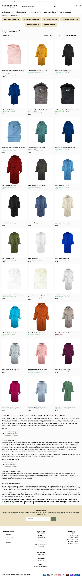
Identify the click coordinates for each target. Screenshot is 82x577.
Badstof (4, 442)
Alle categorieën (8, 12)
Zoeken (55, 6)
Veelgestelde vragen (8, 537)
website (13, 501)
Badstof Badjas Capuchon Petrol (36, 147)
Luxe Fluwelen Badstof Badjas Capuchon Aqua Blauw (13, 148)
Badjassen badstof (50, 19)
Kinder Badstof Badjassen (11, 435)
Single (46, 35)
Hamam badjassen (10, 463)
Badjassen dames (33, 25)
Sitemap (8, 542)
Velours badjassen (9, 464)
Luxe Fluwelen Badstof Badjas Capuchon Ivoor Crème (39, 295)
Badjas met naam (66, 12)
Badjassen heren (49, 25)
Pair (51, 35)
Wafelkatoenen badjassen (12, 466)
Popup (15, 75)
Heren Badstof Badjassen (11, 433)
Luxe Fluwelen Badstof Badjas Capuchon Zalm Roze (13, 71)
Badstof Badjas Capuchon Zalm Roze (37, 369)
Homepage (5, 15)
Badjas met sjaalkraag (31, 19)
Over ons (8, 534)
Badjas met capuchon (11, 19)
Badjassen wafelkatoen (70, 19)
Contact (8, 540)
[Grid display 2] (59, 36)
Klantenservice (8, 531)
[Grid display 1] (57, 36)
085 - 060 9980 (73, 494)
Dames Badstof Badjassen (12, 432)
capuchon (19, 451)
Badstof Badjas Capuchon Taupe (63, 333)
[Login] (76, 6)
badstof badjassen (75, 418)
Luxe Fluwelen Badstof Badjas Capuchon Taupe (40, 110)
